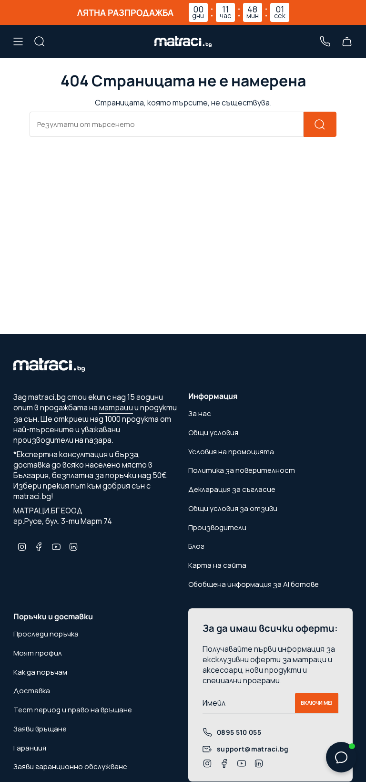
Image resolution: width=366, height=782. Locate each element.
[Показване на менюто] (18, 41)
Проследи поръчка (46, 634)
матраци (116, 407)
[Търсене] (320, 124)
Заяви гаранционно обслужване (70, 766)
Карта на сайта (217, 565)
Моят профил (37, 653)
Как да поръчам (40, 672)
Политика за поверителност (241, 470)
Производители (217, 527)
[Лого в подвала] (49, 367)
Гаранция (29, 748)
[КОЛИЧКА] (347, 41)
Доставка (31, 691)
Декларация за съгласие (231, 489)
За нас (199, 413)
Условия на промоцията (231, 452)
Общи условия (213, 432)
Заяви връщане (40, 729)
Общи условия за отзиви (232, 508)
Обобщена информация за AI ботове (253, 584)
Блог (196, 546)
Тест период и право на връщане (72, 710)
